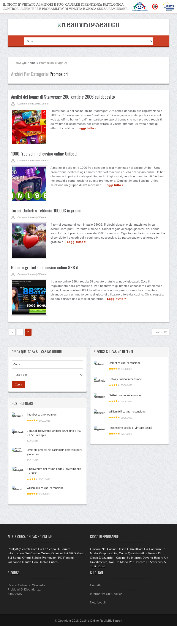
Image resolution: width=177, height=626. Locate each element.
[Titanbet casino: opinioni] (18, 418)
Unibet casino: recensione (125, 362)
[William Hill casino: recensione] (18, 492)
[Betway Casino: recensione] (100, 383)
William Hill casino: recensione (45, 488)
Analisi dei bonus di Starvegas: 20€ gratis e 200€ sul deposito (63, 96)
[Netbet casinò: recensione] (100, 399)
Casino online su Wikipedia (26, 585)
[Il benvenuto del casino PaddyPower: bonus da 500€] (18, 473)
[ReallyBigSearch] (89, 23)
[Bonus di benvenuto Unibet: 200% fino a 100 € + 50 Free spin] (18, 435)
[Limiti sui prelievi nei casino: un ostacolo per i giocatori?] (18, 454)
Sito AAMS (15, 594)
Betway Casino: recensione (125, 379)
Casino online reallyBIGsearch (33, 103)
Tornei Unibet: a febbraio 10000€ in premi (46, 210)
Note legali (98, 602)
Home (31, 62)
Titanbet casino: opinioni (42, 414)
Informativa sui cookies (106, 594)
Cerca (18, 384)
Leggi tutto (86, 128)
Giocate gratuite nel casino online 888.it (45, 267)
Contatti (95, 585)
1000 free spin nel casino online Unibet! (44, 153)
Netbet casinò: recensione (125, 395)
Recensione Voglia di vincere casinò (130, 427)
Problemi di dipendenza (24, 589)
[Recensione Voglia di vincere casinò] (100, 432)
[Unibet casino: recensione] (100, 367)
